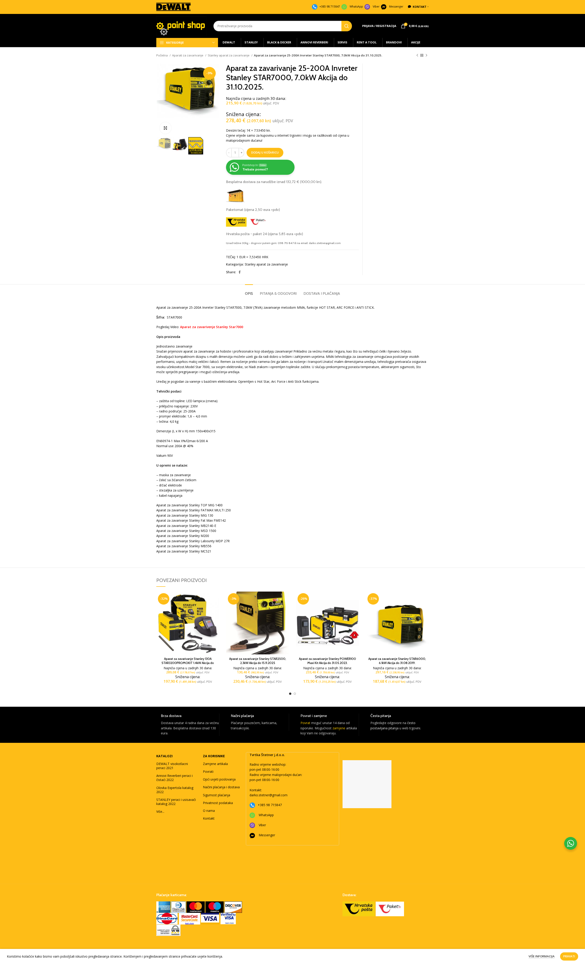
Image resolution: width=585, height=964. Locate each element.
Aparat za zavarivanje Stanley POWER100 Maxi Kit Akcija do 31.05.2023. (327, 661)
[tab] (249, 291)
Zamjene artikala (215, 764)
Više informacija (542, 956)
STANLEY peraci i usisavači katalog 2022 (176, 801)
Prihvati (569, 956)
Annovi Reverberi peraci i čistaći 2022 (174, 777)
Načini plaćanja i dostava (221, 787)
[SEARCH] (346, 26)
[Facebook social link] (239, 272)
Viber (376, 6)
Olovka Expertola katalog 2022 (174, 790)
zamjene (338, 728)
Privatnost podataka (218, 803)
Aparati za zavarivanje (188, 55)
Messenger (396, 6)
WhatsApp (356, 6)
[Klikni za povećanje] (165, 128)
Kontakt (209, 818)
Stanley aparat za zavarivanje (229, 55)
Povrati (208, 771)
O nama (209, 810)
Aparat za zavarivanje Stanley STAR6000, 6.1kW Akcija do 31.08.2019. (397, 661)
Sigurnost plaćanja (216, 795)
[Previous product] (417, 55)
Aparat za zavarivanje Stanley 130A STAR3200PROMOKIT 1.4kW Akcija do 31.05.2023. (188, 663)
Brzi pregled (216, 609)
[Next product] (426, 55)
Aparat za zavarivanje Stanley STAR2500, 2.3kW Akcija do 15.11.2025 (257, 661)
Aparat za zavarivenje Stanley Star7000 (211, 327)
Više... (160, 811)
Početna (162, 55)
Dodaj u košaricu (265, 152)
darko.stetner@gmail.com (268, 795)
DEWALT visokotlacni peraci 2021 (172, 766)
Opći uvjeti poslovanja (219, 779)
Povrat (305, 723)
